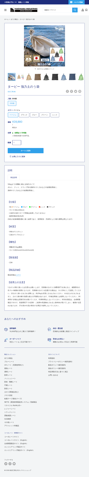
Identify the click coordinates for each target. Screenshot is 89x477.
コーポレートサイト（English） (16, 440)
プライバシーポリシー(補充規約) (60, 362)
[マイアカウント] (83, 10)
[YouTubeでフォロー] (14, 463)
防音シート (8, 388)
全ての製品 (14, 19)
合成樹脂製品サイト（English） (16, 443)
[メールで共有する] (79, 91)
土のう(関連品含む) (11, 392)
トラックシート (10, 412)
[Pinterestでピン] (71, 91)
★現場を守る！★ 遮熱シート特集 (16, 2)
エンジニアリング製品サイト (15, 447)
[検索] (75, 10)
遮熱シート (8, 368)
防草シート (8, 375)
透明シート (8, 372)
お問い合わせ (53, 375)
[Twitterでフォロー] (5, 463)
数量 (9, 142)
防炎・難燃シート (10, 382)
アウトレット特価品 (11, 426)
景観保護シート (10, 415)
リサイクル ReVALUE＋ (13, 405)
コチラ (18, 275)
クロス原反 (8, 395)
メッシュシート (10, 378)
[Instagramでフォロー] (10, 463)
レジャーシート (10, 409)
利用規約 (51, 358)
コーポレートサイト (11, 437)
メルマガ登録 (78, 2)
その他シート (9, 422)
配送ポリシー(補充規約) (57, 365)
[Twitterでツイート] (75, 91)
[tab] (14, 177)
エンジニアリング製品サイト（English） (19, 450)
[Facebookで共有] (67, 91)
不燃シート (8, 385)
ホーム (6, 19)
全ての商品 (8, 358)
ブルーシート (9, 362)
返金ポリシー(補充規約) (57, 368)
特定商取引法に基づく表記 (58, 372)
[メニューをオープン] (5, 10)
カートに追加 (25, 151)
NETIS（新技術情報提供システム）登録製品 (20, 402)
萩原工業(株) (12, 91)
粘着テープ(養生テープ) (13, 399)
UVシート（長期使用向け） (14, 365)
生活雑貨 (7, 419)
